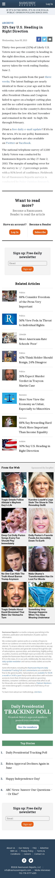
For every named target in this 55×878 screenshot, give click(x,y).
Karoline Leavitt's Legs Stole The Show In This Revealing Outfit (40, 502)
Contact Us (39, 854)
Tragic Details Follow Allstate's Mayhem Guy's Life (12, 502)
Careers (27, 854)
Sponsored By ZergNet (42, 467)
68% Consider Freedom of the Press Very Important (34, 301)
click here (38, 692)
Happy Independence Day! (23, 778)
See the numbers (27, 727)
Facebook (24, 143)
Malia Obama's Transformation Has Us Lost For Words (40, 576)
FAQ (35, 848)
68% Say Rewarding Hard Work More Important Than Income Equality (35, 427)
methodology (21, 186)
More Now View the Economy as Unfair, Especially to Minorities (34, 404)
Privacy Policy (27, 851)
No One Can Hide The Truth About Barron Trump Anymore (13, 576)
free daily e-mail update (27, 129)
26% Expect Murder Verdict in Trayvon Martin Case (32, 380)
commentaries (32, 670)
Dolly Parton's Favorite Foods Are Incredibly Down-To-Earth (40, 538)
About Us (11, 848)
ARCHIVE (7, 22)
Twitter (10, 143)
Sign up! (27, 269)
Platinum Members (43, 683)
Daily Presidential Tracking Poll (26, 752)
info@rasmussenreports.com (18, 870)
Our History (24, 848)
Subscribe (40, 232)
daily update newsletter (11, 661)
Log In (49, 4)
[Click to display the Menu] (3, 4)
